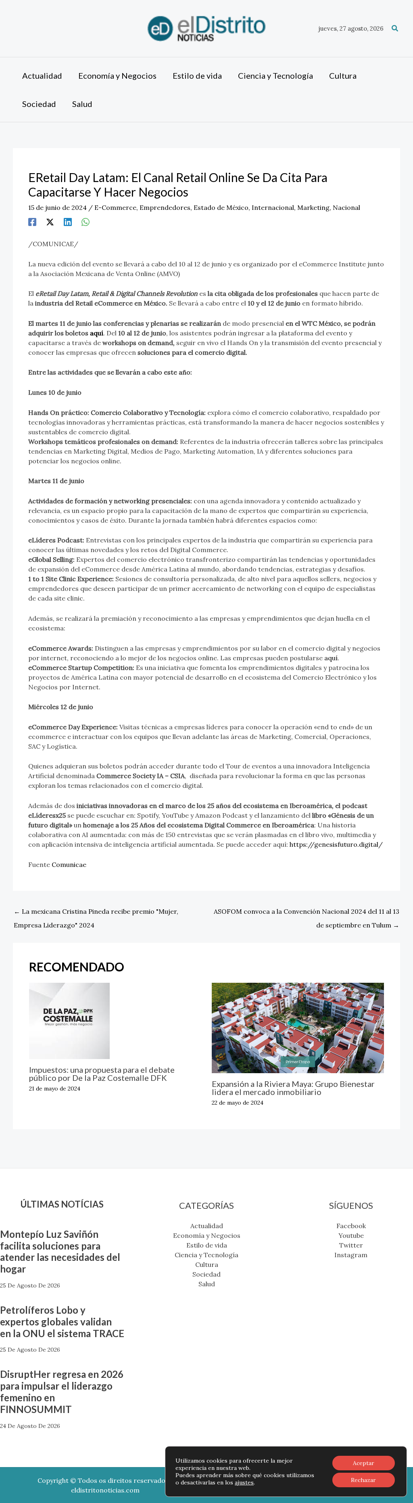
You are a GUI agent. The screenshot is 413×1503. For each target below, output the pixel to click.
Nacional (346, 207)
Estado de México (221, 207)
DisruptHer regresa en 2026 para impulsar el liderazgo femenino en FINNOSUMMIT (61, 1391)
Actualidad (206, 1226)
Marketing (313, 207)
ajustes (244, 1482)
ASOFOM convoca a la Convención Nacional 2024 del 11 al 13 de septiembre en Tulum (306, 913)
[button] (395, 28)
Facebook (351, 1226)
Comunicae (69, 864)
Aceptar (363, 1463)
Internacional (273, 207)
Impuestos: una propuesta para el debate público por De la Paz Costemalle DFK (102, 1073)
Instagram (350, 1255)
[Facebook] (32, 221)
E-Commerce (115, 207)
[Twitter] (50, 221)
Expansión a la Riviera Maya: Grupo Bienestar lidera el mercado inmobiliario (293, 1088)
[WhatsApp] (85, 221)
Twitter (351, 1245)
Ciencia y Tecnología (206, 1255)
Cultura (206, 1264)
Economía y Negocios (206, 1235)
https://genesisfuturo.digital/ (336, 844)
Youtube (351, 1235)
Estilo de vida (206, 1245)
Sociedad (206, 1274)
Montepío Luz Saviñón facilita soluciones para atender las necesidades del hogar (60, 1251)
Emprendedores (165, 207)
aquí (331, 658)
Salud (206, 1284)
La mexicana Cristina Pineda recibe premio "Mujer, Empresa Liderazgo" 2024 (96, 913)
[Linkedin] (68, 221)
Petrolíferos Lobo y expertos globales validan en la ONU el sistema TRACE (62, 1321)
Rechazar (363, 1480)
